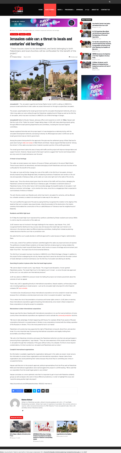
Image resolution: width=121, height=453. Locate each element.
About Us (95, 10)
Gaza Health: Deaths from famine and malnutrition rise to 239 (101, 24)
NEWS (59, 10)
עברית (87, 10)
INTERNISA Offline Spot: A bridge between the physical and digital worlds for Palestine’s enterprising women (42, 436)
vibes (28, 34)
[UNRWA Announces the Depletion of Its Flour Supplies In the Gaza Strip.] (86, 56)
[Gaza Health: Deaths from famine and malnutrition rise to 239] (86, 26)
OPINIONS (79, 10)
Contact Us (105, 10)
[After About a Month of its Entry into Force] (20, 426)
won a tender (23, 288)
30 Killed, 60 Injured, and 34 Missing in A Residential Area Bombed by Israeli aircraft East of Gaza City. (101, 65)
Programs (69, 10)
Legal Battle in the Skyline (64, 434)
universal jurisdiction (64, 315)
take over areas (28, 143)
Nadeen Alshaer (17, 57)
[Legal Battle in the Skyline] (67, 426)
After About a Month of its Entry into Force (20, 435)
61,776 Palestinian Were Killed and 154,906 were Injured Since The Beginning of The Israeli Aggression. (100, 34)
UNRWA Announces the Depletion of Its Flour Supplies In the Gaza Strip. (101, 56)
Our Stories (49, 10)
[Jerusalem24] (18, 9)
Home (41, 10)
